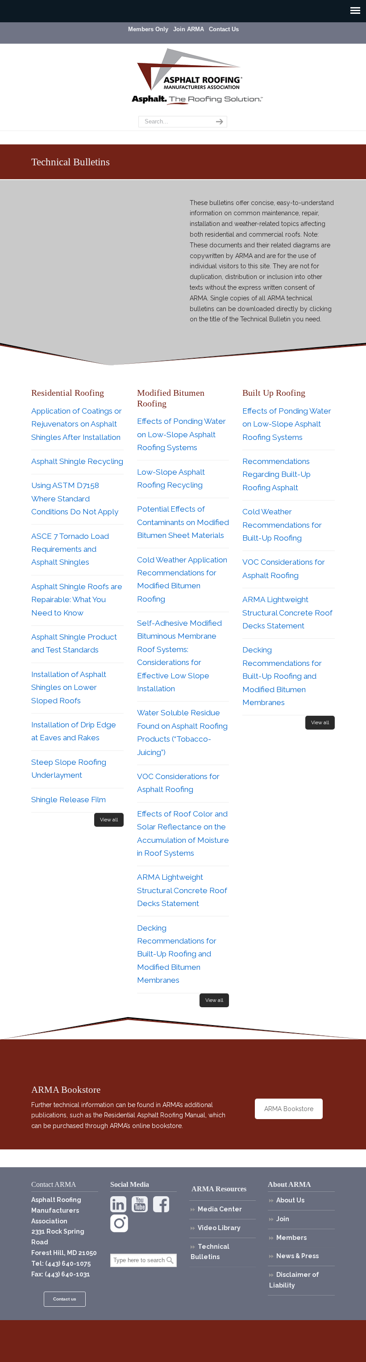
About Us (290, 1200)
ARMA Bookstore (288, 1108)
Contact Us (224, 29)
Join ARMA (188, 29)
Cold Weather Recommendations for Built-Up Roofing (282, 524)
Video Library (219, 1227)
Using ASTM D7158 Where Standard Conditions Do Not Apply (74, 498)
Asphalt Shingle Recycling (77, 461)
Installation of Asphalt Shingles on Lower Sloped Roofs (68, 687)
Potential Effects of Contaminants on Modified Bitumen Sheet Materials (183, 522)
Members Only (148, 29)
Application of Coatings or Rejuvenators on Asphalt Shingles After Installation (76, 424)
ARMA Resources (218, 1189)
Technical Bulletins (210, 1252)
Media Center (220, 1209)
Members (291, 1237)
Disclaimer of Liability (294, 1280)
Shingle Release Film (68, 799)
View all (109, 820)
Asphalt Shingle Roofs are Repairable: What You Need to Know (76, 599)
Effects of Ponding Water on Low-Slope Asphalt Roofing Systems (181, 434)
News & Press (297, 1255)
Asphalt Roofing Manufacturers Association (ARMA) (189, 69)
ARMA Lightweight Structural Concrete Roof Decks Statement (182, 890)
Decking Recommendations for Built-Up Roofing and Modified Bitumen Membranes (176, 954)
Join (282, 1219)
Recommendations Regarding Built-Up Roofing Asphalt (276, 474)
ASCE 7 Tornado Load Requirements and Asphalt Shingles (70, 549)
